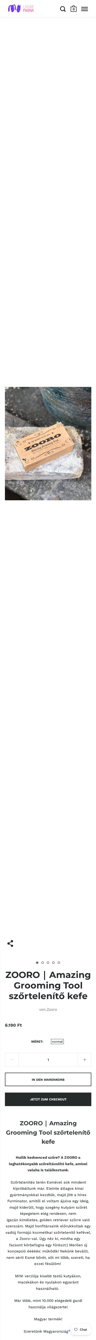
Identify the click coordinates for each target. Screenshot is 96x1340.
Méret (36, 1041)
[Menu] (84, 9)
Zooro (52, 1009)
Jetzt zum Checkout (48, 1099)
